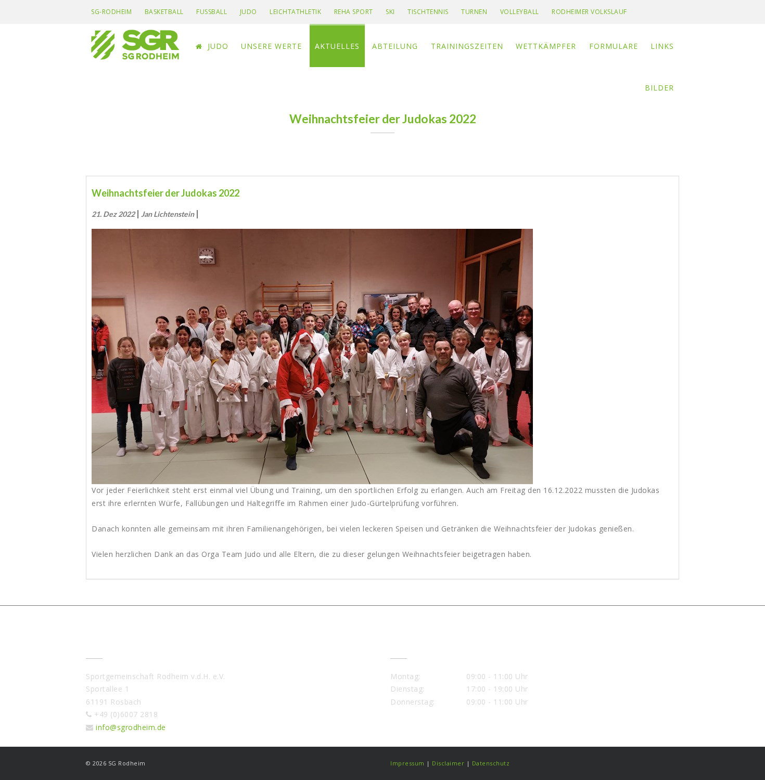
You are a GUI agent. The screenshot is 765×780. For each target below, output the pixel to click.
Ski (390, 11)
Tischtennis (428, 11)
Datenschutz (491, 763)
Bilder (659, 88)
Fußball (211, 11)
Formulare (613, 46)
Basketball (164, 11)
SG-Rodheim (111, 11)
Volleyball (519, 11)
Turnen (474, 11)
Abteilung (395, 46)
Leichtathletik (295, 11)
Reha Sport (353, 11)
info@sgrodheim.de (131, 727)
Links (662, 46)
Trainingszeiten (467, 46)
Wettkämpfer (546, 46)
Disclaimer (448, 763)
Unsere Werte (271, 46)
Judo (248, 11)
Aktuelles (337, 46)
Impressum (407, 763)
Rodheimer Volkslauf (589, 11)
